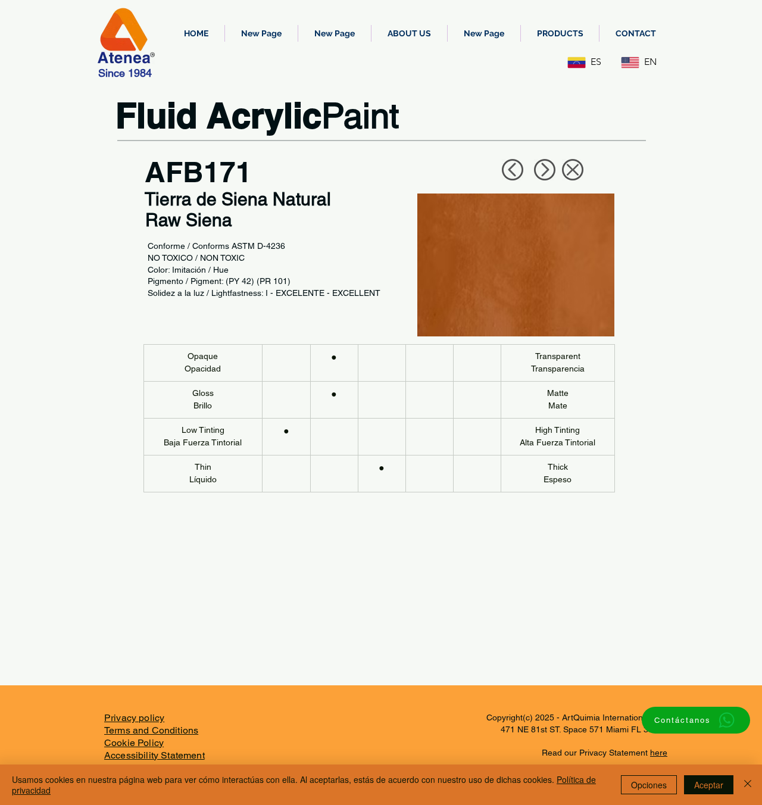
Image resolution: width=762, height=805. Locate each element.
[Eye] (512, 169)
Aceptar (708, 785)
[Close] (748, 784)
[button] (560, 33)
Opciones (649, 785)
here (658, 752)
